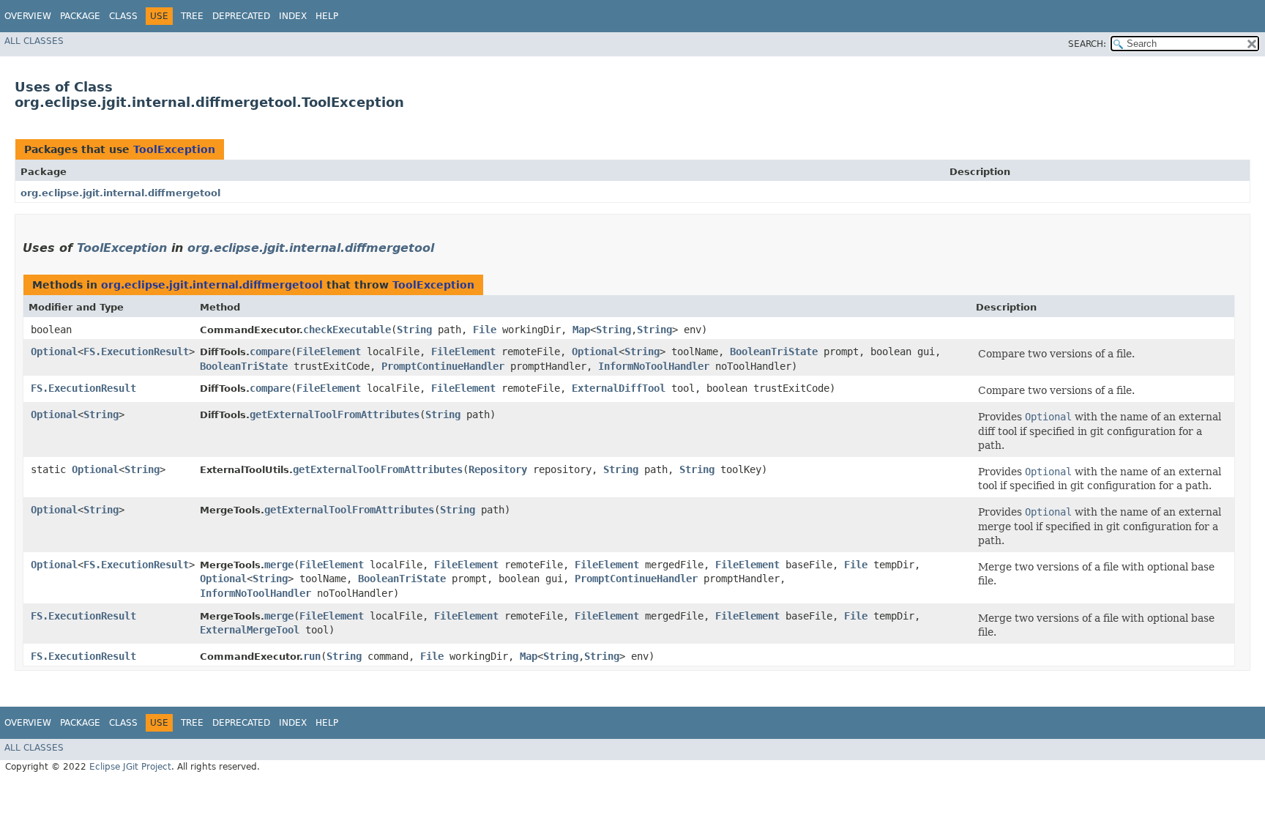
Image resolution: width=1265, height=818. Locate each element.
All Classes (34, 41)
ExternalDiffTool (618, 388)
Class (123, 16)
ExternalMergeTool (249, 630)
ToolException (174, 149)
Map (581, 329)
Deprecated (241, 16)
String (414, 329)
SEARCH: (1087, 44)
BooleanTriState (774, 351)
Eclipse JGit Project (130, 767)
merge (279, 564)
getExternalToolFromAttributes (334, 414)
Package (80, 16)
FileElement (328, 351)
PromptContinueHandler (442, 366)
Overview (27, 16)
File (484, 329)
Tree (192, 16)
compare (270, 351)
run (312, 656)
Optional (54, 351)
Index (293, 16)
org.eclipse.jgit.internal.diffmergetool (120, 192)
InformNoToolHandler (653, 366)
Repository (498, 469)
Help (327, 16)
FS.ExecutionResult (136, 351)
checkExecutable (347, 329)
